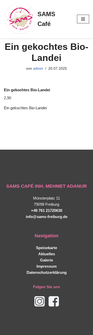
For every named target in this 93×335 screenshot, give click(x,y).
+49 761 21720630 (46, 210)
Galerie (46, 260)
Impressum (46, 266)
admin (38, 68)
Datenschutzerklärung (47, 272)
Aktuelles (46, 254)
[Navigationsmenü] (83, 19)
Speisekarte (46, 248)
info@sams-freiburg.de (46, 216)
